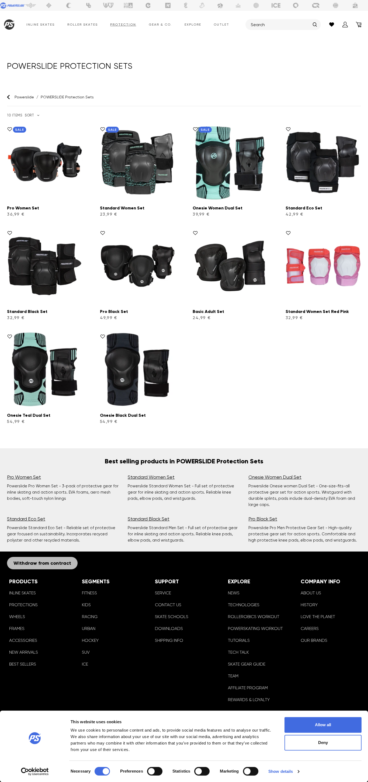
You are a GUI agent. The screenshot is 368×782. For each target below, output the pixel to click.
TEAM (233, 675)
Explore (193, 24)
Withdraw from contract (42, 563)
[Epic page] (220, 5)
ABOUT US (311, 592)
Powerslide (24, 97)
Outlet (221, 24)
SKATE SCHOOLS (171, 616)
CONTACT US (168, 604)
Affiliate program (248, 687)
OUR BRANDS (314, 640)
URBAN (88, 628)
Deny (323, 742)
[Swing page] (30, 5)
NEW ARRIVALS (23, 652)
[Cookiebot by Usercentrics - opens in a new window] (34, 771)
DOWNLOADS (169, 628)
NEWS (233, 592)
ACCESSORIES (23, 640)
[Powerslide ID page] (256, 5)
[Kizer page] (168, 5)
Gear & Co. (160, 24)
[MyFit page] (128, 5)
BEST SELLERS (22, 664)
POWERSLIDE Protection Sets (67, 97)
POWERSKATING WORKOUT (255, 628)
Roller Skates (82, 24)
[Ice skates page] (276, 5)
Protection (123, 24)
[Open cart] (358, 24)
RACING (90, 616)
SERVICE (163, 592)
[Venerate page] (238, 5)
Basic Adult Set (208, 311)
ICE (85, 664)
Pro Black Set (114, 311)
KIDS (86, 604)
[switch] (154, 771)
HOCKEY (90, 640)
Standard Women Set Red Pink (317, 311)
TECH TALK (238, 652)
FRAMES (17, 628)
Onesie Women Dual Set (217, 208)
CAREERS (310, 628)
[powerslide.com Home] (8, 24)
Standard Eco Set (304, 208)
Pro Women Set (23, 208)
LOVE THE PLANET (318, 616)
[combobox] (280, 24)
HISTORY (309, 604)
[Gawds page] (296, 5)
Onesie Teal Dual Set (28, 415)
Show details (280, 771)
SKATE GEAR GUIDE (246, 664)
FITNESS (89, 592)
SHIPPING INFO (169, 640)
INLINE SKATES (22, 592)
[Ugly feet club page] (202, 5)
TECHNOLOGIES (243, 604)
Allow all (323, 724)
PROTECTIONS (23, 604)
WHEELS (17, 616)
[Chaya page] (68, 5)
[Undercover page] (88, 5)
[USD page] (48, 5)
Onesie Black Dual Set (123, 415)
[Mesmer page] (335, 5)
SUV (86, 652)
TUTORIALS (239, 640)
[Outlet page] (355, 5)
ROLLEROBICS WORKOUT (253, 616)
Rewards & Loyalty (249, 699)
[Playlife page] (185, 5)
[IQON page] (315, 5)
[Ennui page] (148, 5)
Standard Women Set (122, 208)
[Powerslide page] (12, 5)
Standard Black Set (27, 311)
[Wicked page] (108, 5)
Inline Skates (40, 24)
